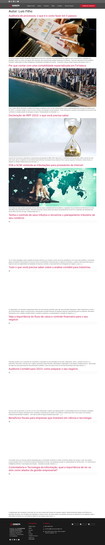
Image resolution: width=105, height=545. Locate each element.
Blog (53, 6)
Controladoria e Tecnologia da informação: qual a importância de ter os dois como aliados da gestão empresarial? (50, 469)
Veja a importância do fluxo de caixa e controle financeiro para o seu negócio (48, 318)
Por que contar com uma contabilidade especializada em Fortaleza (47, 65)
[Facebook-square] (9, 1)
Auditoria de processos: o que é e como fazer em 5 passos (43, 15)
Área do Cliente (69, 6)
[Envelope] (18, 1)
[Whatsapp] (16, 1)
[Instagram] (11, 1)
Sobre (39, 6)
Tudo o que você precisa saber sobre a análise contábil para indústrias (49, 267)
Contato (59, 6)
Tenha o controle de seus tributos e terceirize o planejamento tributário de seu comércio (52, 216)
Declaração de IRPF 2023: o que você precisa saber (39, 115)
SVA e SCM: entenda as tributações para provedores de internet (46, 165)
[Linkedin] (13, 1)
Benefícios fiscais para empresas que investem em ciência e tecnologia (50, 417)
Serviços (46, 6)
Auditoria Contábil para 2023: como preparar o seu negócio (43, 368)
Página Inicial (31, 6)
